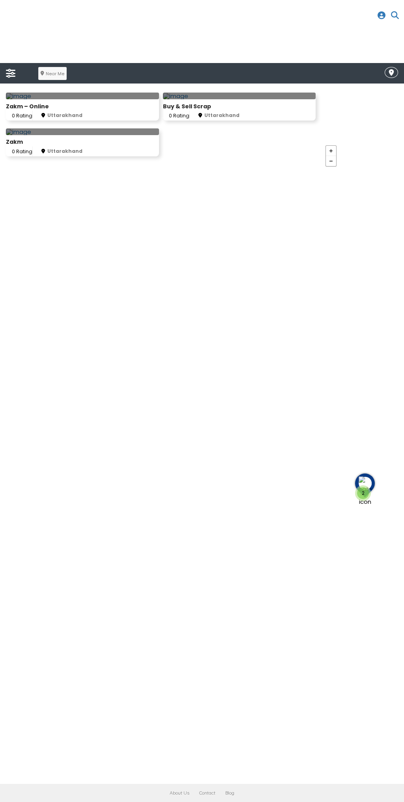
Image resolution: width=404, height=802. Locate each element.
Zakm (14, 142)
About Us (179, 793)
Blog (229, 793)
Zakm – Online (27, 106)
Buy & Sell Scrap (187, 106)
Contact (207, 793)
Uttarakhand (64, 115)
